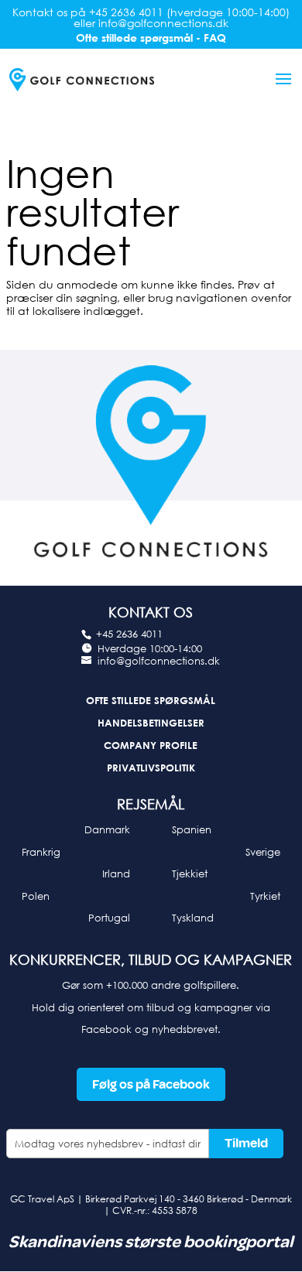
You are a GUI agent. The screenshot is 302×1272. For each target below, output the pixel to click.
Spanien (191, 829)
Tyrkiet (265, 896)
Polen (36, 896)
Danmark (107, 829)
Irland (116, 873)
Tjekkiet (190, 873)
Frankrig (41, 852)
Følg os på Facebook (151, 1084)
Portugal (109, 917)
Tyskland (193, 917)
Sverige (262, 852)
